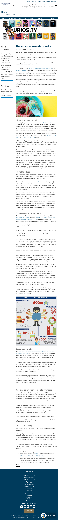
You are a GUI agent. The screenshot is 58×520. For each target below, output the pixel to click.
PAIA (32, 517)
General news (12, 18)
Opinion (47, 18)
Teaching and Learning (28, 7)
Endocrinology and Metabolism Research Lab (40, 68)
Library (43, 1)
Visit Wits (48, 1)
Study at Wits (31, 5)
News (52, 7)
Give (52, 1)
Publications (10, 14)
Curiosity (16, 14)
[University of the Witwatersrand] (6, 2)
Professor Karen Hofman (22, 217)
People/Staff (34, 1)
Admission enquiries (29, 477)
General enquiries (29, 474)
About (28, 1)
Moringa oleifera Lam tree (38, 182)
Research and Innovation (43, 7)
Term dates (29, 497)
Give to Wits (29, 510)
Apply (55, 1)
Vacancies (29, 495)
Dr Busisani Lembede (47, 123)
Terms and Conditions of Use (19, 517)
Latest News (4, 18)
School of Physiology (21, 70)
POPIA (28, 517)
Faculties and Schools (48, 5)
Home (2, 14)
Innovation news (32, 18)
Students (38, 5)
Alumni (39, 1)
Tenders (29, 499)
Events (52, 18)
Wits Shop (29, 501)
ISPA (35, 517)
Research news (22, 18)
